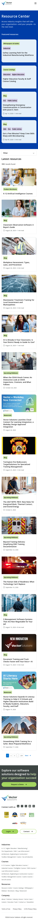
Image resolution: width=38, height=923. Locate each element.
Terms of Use (6, 909)
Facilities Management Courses (11, 877)
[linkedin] (18, 806)
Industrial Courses (7, 868)
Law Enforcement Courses (10, 871)
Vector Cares (28, 899)
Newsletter (30, 902)
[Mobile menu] (35, 3)
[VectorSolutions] (9, 3)
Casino (19, 857)
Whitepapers (29, 888)
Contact (26, 831)
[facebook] (22, 806)
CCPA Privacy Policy (30, 909)
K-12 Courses (6, 865)
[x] (26, 806)
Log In (8, 831)
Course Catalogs (18, 888)
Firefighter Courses (20, 868)
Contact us (22, 902)
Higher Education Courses (19, 865)
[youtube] (30, 806)
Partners (9, 899)
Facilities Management (9, 857)
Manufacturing (22, 848)
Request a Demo (17, 784)
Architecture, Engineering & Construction (14, 854)
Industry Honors (18, 899)
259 (21, 756)
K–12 (3, 848)
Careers (4, 902)
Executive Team (13, 902)
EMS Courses (31, 868)
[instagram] (34, 806)
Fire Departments (7, 851)
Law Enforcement (23, 851)
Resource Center (7, 888)
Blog (17, 891)
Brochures (11, 891)
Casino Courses (27, 877)
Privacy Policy (17, 909)
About (3, 899)
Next (26, 755)
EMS (15, 851)
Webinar (4, 891)
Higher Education (11, 848)
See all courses (6, 880)
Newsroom (23, 891)
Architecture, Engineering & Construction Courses (17, 874)
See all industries (27, 857)
